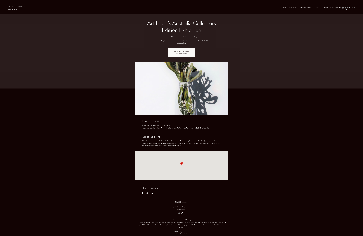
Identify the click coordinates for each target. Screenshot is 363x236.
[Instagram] (340, 8)
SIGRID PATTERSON (17, 6)
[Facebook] (343, 8)
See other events (181, 53)
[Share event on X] (147, 193)
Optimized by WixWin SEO (181, 233)
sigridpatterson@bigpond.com (181, 207)
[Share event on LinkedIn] (152, 193)
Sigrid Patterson (181, 202)
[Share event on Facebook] (142, 193)
